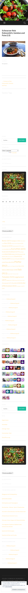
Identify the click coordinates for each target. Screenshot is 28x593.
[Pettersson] (15, 379)
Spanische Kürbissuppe (8, 531)
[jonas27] (22, 350)
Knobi (5, 252)
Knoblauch (14, 252)
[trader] (11, 367)
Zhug (16, 280)
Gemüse (20, 243)
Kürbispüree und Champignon (10, 503)
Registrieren (5, 420)
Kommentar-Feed (6, 433)
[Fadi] (4, 350)
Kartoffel (7, 249)
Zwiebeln (20, 286)
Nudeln (4, 256)
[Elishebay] (15, 362)
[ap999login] (4, 397)
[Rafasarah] (11, 356)
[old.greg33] (7, 356)
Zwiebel (11, 286)
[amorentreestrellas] (4, 379)
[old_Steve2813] (22, 367)
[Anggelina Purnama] (22, 362)
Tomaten (8, 277)
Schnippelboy (14, 5)
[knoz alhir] (19, 367)
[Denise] (4, 373)
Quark (10, 266)
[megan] (22, 356)
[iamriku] (19, 385)
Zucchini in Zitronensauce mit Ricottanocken (14, 511)
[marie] (11, 350)
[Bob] (19, 356)
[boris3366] (22, 391)
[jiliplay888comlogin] (19, 362)
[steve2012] (7, 385)
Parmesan (13, 258)
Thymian (15, 273)
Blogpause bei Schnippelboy (9, 494)
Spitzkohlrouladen (7, 498)
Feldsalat (14, 243)
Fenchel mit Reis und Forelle (9, 535)
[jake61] (4, 367)
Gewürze (7, 246)
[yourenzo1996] (22, 385)
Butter (6, 241)
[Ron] (15, 391)
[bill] (7, 367)
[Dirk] (7, 362)
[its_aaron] (7, 391)
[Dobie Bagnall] (19, 373)
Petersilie (9, 262)
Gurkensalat (17, 246)
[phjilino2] (15, 373)
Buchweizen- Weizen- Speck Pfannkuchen (13, 507)
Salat (13, 270)
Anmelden (4, 424)
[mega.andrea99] (7, 373)
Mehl (8, 254)
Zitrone (21, 280)
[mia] (15, 350)
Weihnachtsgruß (10, 299)
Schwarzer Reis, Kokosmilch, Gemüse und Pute (7, 83)
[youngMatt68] (4, 385)
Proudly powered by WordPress (12, 578)
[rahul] (19, 350)
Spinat (10, 273)
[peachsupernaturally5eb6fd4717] (22, 373)
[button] (10, 184)
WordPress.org (6, 437)
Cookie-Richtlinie (8, 586)
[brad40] (11, 373)
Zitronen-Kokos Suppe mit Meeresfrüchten (13, 520)
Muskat (21, 254)
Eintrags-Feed (5, 428)
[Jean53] (7, 397)
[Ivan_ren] (19, 379)
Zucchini (16, 283)
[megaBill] (22, 379)
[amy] (7, 379)
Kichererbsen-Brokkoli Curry (10, 516)
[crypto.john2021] (4, 391)
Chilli (22, 240)
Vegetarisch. (10, 280)
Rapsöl (15, 266)
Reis (21, 266)
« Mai (3, 221)
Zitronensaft (7, 283)
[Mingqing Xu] (4, 362)
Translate (14, 152)
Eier (7, 243)
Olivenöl (11, 256)
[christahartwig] (15, 367)
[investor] (11, 379)
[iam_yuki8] (7, 350)
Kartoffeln (18, 249)
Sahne (6, 270)
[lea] (11, 362)
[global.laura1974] (4, 356)
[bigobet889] (15, 385)
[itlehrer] (15, 356)
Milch (15, 254)
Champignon (15, 241)
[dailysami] (19, 391)
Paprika (6, 259)
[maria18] (11, 391)
